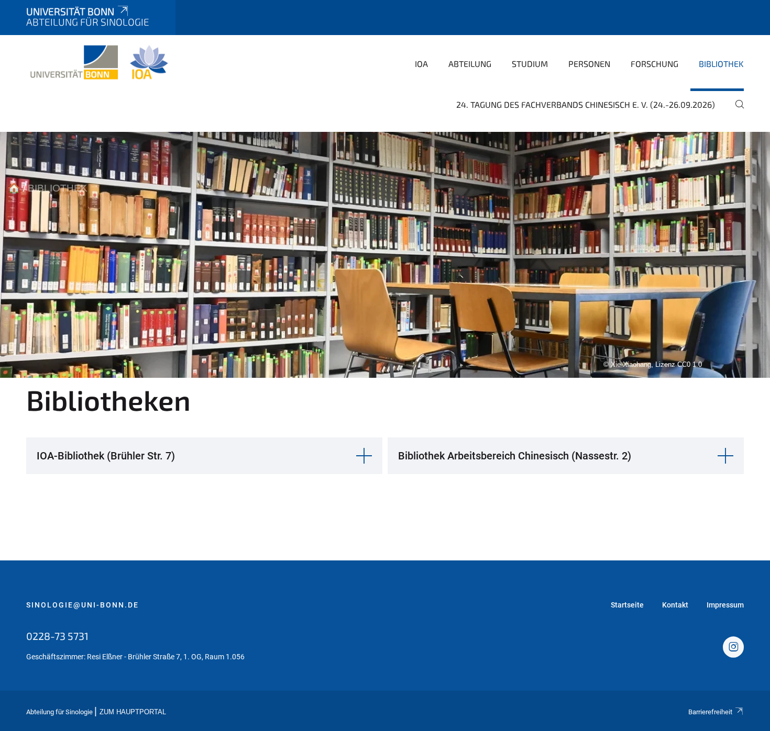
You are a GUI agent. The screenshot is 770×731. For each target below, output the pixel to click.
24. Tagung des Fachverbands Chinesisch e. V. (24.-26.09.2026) (585, 104)
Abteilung (469, 64)
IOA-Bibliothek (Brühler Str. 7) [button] (106, 455)
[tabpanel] (385, 255)
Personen (589, 64)
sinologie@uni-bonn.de (82, 605)
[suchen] (735, 111)
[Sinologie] (98, 63)
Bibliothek (721, 64)
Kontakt (675, 605)
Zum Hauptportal (133, 712)
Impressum (725, 605)
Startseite (627, 605)
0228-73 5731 (57, 635)
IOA (421, 64)
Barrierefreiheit (710, 712)
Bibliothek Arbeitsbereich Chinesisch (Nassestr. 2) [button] (514, 455)
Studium (530, 64)
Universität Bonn (70, 11)
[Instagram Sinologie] (733, 648)
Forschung (654, 64)
